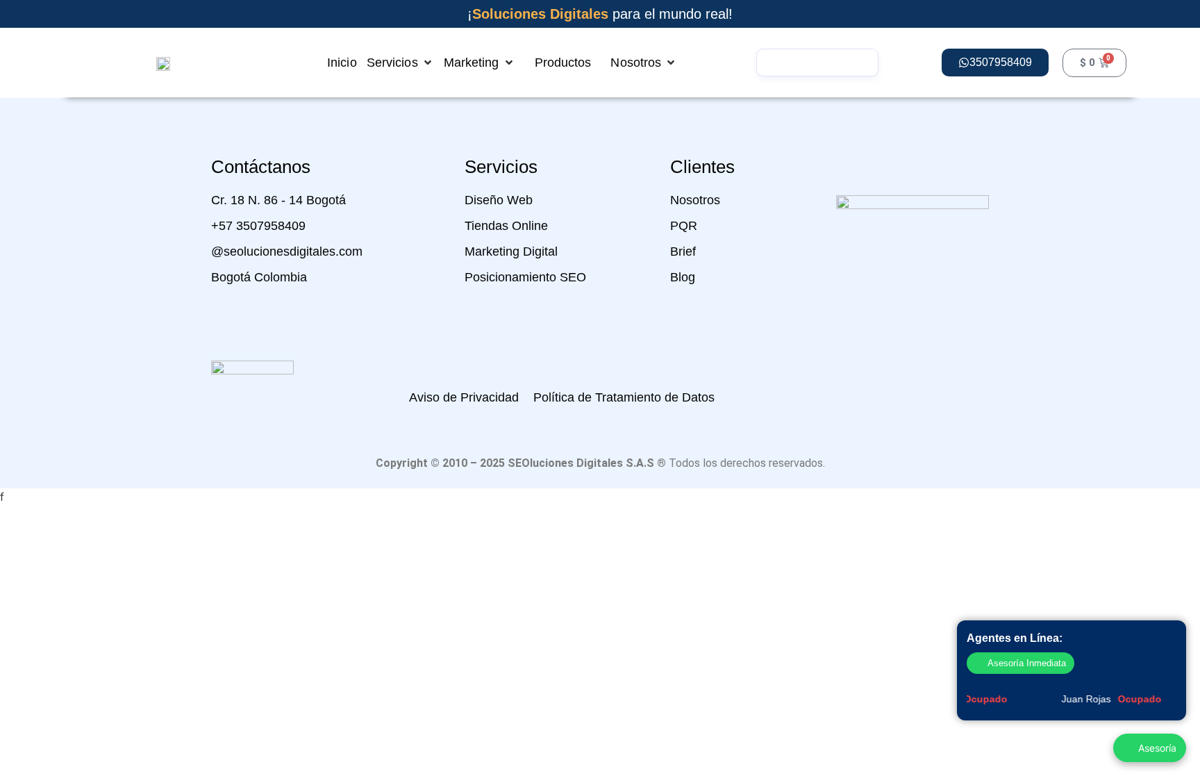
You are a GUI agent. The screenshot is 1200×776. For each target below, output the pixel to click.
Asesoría (1157, 748)
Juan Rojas (1106, 698)
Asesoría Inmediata (1027, 663)
